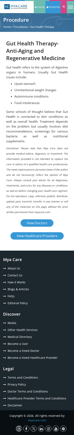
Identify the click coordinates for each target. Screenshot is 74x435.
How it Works (16, 282)
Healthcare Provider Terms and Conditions (37, 398)
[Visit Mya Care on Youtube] (56, 429)
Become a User (18, 344)
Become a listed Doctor (23, 351)
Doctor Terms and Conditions (28, 391)
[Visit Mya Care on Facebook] (26, 429)
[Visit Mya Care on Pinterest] (63, 429)
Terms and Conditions (23, 377)
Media (12, 323)
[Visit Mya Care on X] (34, 429)
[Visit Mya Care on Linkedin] (41, 429)
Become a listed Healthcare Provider (33, 358)
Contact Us (15, 275)
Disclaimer (15, 405)
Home (7, 27)
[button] (64, 7)
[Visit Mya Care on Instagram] (48, 429)
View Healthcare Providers (37, 236)
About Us (14, 268)
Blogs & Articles (18, 289)
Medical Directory (20, 337)
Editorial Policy (18, 303)
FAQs (11, 296)
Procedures (21, 27)
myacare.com (37, 420)
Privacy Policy (17, 384)
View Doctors (37, 223)
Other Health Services (23, 330)
